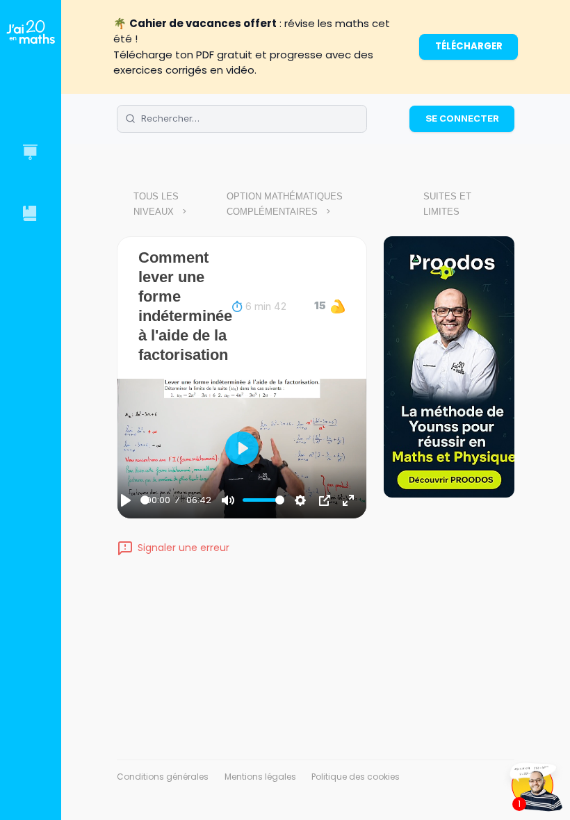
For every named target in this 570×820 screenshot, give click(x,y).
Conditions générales (163, 776)
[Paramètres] (300, 500)
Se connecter (462, 118)
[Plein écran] (348, 500)
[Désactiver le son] (228, 500)
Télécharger (469, 46)
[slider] (144, 500)
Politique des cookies (355, 776)
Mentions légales (260, 776)
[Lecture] (126, 500)
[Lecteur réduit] (325, 500)
